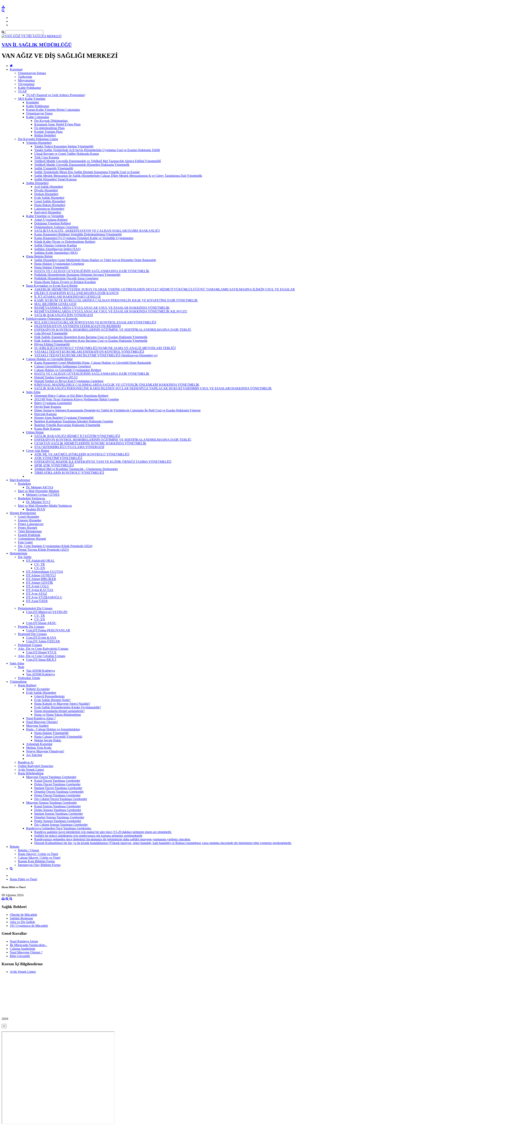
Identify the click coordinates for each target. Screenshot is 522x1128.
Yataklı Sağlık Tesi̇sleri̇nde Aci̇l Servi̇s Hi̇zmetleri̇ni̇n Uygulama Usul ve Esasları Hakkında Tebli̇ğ (97, 150)
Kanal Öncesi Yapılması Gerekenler (57, 780)
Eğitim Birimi (35, 432)
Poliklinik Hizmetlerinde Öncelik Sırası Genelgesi (66, 278)
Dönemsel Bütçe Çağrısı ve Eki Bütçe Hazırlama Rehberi (71, 395)
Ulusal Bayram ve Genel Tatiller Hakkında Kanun (66, 153)
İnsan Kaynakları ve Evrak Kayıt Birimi (51, 285)
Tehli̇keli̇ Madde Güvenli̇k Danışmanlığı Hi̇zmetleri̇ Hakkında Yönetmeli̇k (81, 164)
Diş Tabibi (24, 557)
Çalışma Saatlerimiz (22, 948)
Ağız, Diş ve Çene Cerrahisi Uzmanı (41, 656)
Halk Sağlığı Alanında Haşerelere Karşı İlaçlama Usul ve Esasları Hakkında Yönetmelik (90, 337)
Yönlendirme (18, 681)
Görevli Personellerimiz (49, 696)
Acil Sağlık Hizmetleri (48, 186)
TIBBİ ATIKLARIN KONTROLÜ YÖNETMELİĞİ (69, 472)
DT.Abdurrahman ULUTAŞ (44, 571)
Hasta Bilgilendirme (31, 773)
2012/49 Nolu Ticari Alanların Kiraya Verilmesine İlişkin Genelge (76, 399)
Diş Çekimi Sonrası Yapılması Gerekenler (61, 824)
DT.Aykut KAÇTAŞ (39, 590)
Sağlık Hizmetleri (37, 183)
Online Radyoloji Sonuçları (35, 766)
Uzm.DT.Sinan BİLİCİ (41, 659)
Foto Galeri (25, 542)
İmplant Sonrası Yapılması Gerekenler (58, 813)
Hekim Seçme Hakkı (47, 740)
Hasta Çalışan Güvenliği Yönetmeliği (58, 736)
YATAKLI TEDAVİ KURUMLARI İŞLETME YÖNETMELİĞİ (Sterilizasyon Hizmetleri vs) (95, 355)
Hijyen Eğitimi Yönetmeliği (52, 344)
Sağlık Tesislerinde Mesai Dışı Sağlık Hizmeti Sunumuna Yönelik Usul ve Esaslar (87, 172)
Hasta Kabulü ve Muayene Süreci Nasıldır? (62, 703)
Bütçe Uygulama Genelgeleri (53, 403)
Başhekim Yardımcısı (31, 498)
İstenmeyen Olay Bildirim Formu (39, 865)
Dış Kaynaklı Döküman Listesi (38, 139)
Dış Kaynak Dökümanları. (51, 120)
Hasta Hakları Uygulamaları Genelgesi (59, 263)
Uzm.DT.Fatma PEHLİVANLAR (48, 630)
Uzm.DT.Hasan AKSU (41, 623)
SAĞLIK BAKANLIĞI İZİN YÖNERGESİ (63, 315)
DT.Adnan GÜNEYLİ (41, 575)
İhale (21, 667)
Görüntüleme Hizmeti (32, 538)
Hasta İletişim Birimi (39, 256)
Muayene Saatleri (37, 725)
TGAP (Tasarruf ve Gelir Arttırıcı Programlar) (55, 95)
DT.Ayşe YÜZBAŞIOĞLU (44, 597)
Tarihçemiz (25, 76)
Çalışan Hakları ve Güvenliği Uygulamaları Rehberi (67, 370)
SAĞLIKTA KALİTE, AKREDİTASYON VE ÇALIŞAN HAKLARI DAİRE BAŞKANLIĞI (97, 230)
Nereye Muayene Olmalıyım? (45, 751)
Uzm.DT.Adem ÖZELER (43, 641)
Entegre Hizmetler (29, 520)
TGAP (22, 91)
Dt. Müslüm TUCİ (38, 502)
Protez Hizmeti (27, 527)
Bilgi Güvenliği (20, 956)
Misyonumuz (26, 80)
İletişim (14, 846)
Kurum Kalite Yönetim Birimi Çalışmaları (53, 109)
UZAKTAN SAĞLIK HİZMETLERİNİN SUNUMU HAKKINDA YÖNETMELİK (90, 443)
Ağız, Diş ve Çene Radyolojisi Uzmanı (43, 648)
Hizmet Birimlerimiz (23, 513)
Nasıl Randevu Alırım (24, 941)
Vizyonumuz (26, 84)
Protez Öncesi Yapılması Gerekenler (57, 795)
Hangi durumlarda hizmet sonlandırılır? (59, 711)
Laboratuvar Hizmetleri (49, 208)
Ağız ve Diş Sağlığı (22, 922)
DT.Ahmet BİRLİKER (41, 579)
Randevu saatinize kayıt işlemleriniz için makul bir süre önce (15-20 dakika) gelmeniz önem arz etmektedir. (103, 832)
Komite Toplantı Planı (48, 131)
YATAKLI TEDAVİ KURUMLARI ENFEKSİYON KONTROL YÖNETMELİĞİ (89, 351)
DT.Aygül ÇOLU (37, 586)
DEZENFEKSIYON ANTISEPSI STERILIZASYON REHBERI (77, 326)
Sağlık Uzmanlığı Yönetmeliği (53, 168)
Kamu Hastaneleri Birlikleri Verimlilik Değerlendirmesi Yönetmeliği (78, 234)
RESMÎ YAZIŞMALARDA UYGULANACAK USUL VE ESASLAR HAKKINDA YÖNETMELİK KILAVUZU (110, 311)
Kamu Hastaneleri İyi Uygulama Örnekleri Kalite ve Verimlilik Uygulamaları (83, 238)
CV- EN (39, 568)
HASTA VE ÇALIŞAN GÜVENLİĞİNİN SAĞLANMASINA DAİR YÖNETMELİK (91, 271)
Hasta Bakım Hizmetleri (49, 205)
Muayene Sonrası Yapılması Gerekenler (51, 802)
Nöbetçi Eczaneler (38, 689)
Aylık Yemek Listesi (31, 769)
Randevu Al (25, 762)
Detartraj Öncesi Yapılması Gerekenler (59, 791)
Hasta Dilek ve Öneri (23, 879)
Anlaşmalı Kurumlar (39, 744)
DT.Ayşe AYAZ (36, 593)
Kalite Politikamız (29, 87)
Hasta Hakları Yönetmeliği (51, 267)
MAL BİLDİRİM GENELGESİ (55, 304)
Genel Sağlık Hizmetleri (49, 201)
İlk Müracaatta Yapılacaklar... (28, 945)
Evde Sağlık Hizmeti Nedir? (52, 700)
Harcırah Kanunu (45, 414)
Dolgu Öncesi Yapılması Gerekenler (57, 784)
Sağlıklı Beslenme (21, 918)
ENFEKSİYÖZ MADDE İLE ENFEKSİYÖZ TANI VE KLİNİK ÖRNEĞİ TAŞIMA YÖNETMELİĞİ (102, 461)
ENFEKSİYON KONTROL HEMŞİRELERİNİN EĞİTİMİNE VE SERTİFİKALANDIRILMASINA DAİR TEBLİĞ (112, 329)
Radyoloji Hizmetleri (47, 212)
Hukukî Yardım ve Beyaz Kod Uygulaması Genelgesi (68, 381)
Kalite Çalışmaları (37, 117)
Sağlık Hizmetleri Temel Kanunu (55, 179)
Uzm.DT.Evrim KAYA (41, 637)
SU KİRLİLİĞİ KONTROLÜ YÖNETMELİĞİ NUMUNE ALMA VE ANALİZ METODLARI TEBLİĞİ (105, 348)
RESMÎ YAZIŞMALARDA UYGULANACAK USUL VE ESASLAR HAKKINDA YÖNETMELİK (102, 307)
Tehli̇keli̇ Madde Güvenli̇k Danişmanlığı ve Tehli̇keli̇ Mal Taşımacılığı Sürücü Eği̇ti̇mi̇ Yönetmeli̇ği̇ (97, 161)
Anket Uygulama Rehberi (50, 219)
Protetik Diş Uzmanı (31, 626)
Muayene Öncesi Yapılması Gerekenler (51, 777)
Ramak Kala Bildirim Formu (36, 861)
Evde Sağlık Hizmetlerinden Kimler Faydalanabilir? (67, 707)
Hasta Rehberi (27, 685)
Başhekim (24, 483)
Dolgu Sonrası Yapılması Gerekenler (57, 810)
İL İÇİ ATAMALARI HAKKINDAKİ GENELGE (67, 296)
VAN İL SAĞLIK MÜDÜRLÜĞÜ (37, 44)
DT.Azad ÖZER (37, 601)
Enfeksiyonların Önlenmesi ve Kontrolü (51, 318)
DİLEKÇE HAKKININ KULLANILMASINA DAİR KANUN (76, 293)
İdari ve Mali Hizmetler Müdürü (38, 491)
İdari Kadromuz (20, 480)
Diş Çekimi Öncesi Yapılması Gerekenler (60, 799)
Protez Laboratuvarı (30, 524)
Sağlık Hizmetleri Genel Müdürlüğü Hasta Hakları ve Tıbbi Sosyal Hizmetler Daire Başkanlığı (95, 260)
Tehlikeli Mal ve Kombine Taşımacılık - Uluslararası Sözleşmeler (76, 469)
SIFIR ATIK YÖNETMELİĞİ (54, 465)
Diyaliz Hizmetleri (46, 190)
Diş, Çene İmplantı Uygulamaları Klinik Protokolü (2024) (55, 546)
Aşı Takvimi (34, 755)
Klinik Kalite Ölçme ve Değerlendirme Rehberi (64, 241)
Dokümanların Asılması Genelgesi (56, 227)
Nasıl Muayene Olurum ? (26, 952)
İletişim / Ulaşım (28, 850)
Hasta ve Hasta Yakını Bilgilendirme (57, 714)
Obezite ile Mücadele (23, 914)
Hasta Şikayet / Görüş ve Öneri (38, 854)
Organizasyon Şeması (32, 73)
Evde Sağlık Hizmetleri (49, 197)
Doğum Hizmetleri (46, 194)
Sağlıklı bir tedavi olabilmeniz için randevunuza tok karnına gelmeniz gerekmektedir (88, 835)
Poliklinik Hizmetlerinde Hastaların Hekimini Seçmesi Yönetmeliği (77, 274)
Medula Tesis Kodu (38, 747)
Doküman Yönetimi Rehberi (52, 223)
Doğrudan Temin (29, 678)
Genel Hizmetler (28, 516)
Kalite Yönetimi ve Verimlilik (45, 216)
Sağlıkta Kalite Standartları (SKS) (56, 252)
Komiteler (32, 102)
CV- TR (39, 564)
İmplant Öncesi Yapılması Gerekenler (58, 788)
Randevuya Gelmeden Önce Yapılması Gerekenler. (59, 828)
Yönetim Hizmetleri (39, 142)
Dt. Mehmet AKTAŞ (39, 487)
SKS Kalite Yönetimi (31, 98)
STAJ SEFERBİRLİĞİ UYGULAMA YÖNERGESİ (69, 447)
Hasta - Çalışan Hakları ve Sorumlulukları (53, 729)
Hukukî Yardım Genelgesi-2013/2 (56, 377)
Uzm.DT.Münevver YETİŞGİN (46, 612)
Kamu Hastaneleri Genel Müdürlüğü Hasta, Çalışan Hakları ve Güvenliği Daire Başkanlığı (92, 362)
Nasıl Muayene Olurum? (42, 722)
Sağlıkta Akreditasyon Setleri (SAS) (57, 249)
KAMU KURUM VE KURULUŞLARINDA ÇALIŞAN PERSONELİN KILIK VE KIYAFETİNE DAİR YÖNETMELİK (116, 300)
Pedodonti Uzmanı (30, 645)
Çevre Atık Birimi (37, 450)
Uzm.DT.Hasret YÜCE (41, 652)
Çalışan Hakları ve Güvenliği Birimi (49, 359)
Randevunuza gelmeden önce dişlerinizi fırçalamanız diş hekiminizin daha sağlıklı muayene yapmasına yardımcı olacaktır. (112, 839)
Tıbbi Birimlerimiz (30, 531)
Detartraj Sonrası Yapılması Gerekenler (59, 817)
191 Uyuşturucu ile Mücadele (29, 925)
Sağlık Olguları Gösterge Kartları (55, 245)
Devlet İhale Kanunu (47, 406)
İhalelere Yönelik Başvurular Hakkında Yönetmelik (67, 425)
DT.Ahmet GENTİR (39, 582)
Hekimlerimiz (18, 553)
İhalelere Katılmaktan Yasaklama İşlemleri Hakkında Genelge (73, 421)
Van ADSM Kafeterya (40, 670)
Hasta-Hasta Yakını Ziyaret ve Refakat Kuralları (65, 282)
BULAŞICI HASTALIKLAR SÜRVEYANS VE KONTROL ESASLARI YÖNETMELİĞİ (95, 322)
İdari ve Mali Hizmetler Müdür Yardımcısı (45, 505)
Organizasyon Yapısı (39, 113)
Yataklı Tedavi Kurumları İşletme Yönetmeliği (63, 146)
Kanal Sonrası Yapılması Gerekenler (57, 806)
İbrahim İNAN (35, 509)
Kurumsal (16, 69)
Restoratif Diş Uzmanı (32, 634)
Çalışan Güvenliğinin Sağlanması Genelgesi (62, 366)
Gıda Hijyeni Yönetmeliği (50, 333)
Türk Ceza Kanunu (46, 157)
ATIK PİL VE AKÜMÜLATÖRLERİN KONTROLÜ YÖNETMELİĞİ (81, 454)
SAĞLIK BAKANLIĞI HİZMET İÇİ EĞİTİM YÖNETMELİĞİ (77, 436)
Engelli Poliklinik (29, 535)
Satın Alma (33, 392)
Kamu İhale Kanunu (47, 428)
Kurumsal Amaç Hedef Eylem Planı (57, 124)
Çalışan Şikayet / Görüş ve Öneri (39, 857)
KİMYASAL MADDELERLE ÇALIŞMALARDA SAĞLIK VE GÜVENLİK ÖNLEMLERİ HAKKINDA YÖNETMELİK (116, 384)
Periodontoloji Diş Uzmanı (35, 608)
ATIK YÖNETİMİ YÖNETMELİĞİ (58, 458)
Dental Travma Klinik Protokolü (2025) (43, 549)
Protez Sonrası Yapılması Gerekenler (57, 821)
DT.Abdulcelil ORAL (40, 560)
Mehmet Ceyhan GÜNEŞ (43, 494)
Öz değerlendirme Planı (49, 128)
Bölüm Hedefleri (45, 135)
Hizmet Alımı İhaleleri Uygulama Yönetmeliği (64, 417)
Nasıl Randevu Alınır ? (41, 718)
